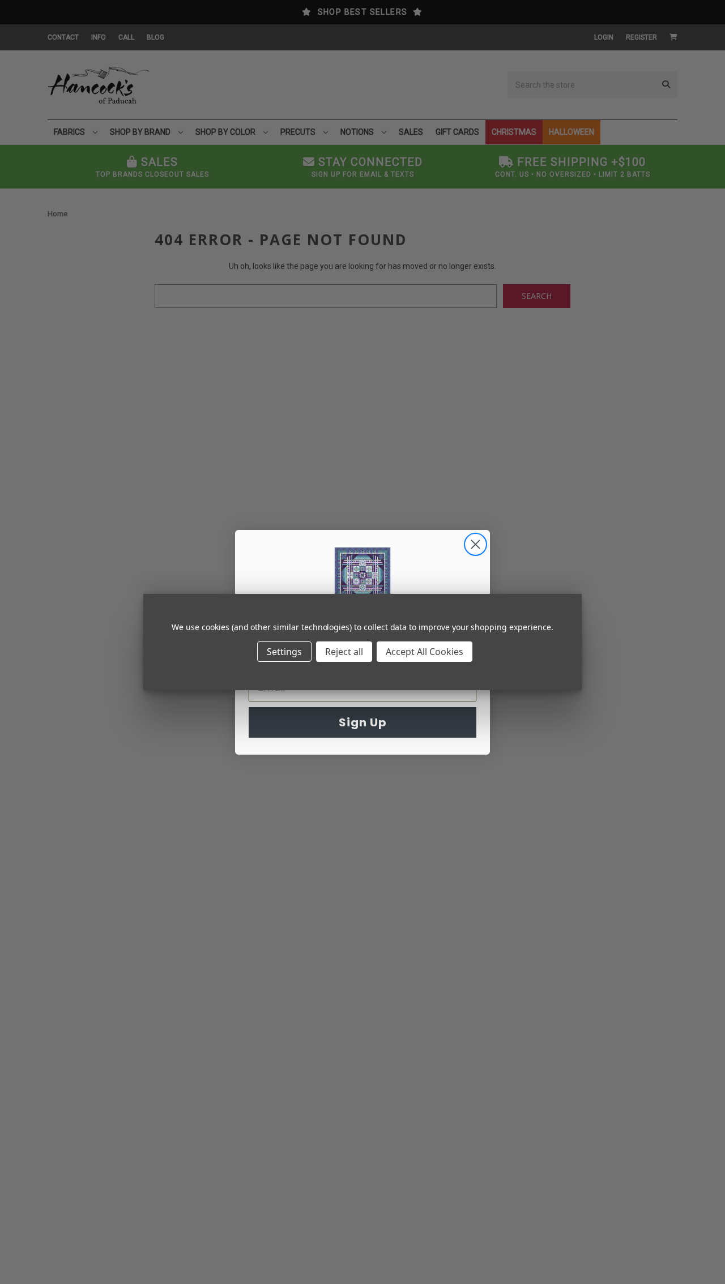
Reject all (344, 651)
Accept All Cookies (424, 651)
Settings (284, 651)
